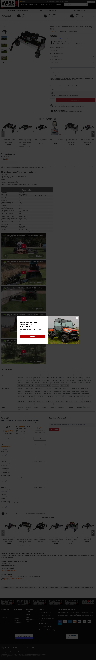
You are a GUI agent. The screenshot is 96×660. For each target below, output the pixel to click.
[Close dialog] (77, 317)
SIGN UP (32, 337)
